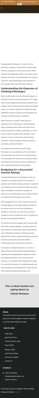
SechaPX (17, 392)
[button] (29, 8)
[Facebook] (18, 4)
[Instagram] (21, 4)
